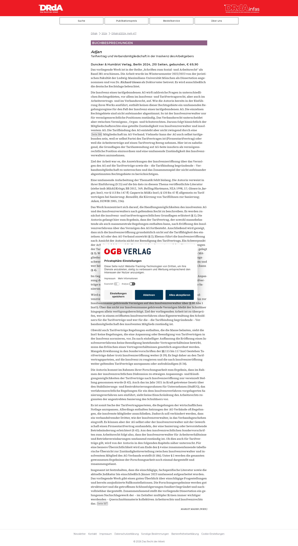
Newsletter (80, 533)
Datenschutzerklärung (126, 533)
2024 (104, 33)
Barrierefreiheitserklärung (185, 533)
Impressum (105, 533)
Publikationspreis (126, 20)
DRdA (94, 33)
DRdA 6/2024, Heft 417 (123, 33)
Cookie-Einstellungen (212, 533)
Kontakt (92, 533)
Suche (81, 20)
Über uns (216, 20)
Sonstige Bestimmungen (155, 533)
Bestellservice (171, 20)
